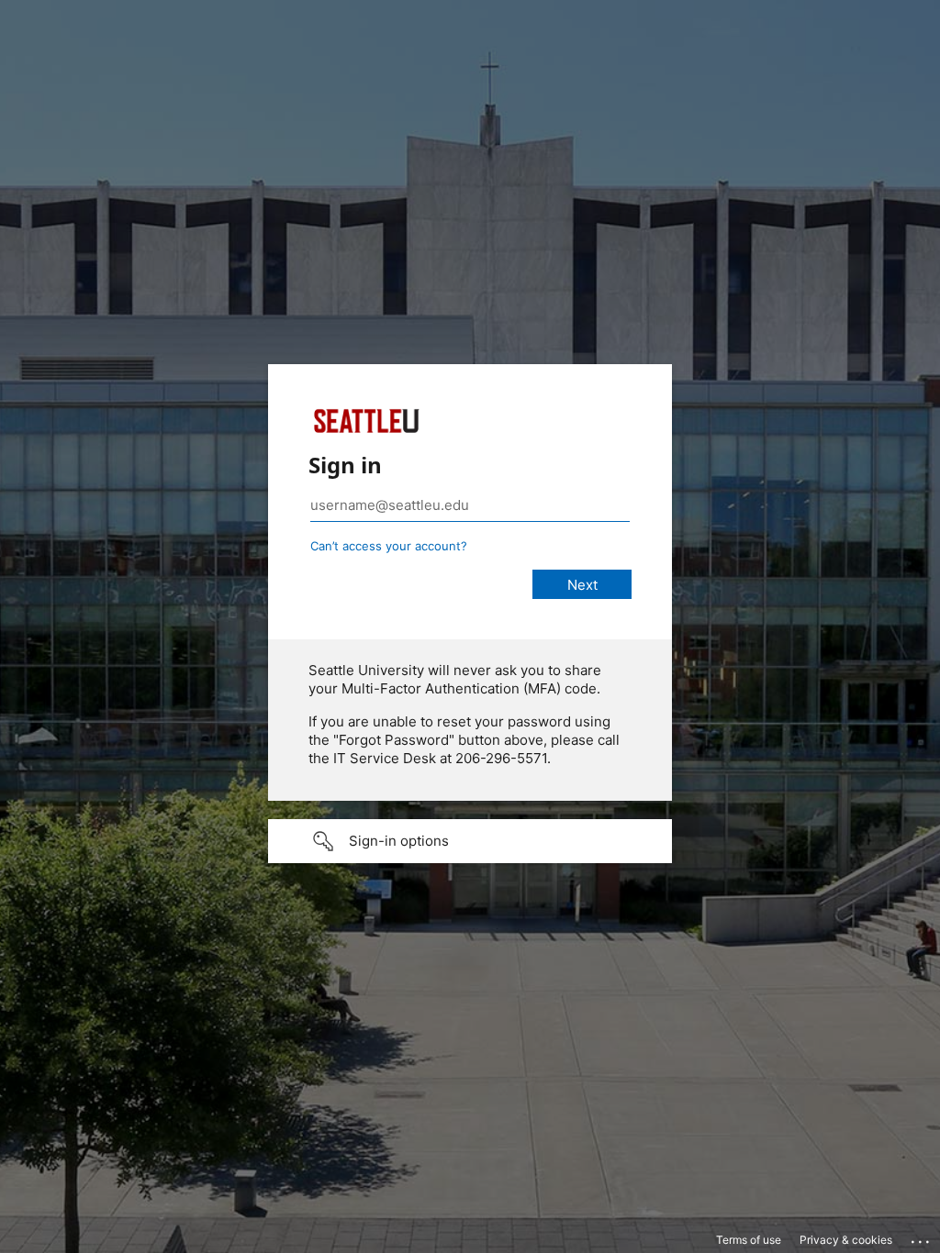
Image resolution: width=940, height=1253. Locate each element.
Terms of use (748, 1240)
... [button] (922, 1237)
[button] (470, 841)
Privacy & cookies (846, 1240)
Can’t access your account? (388, 545)
